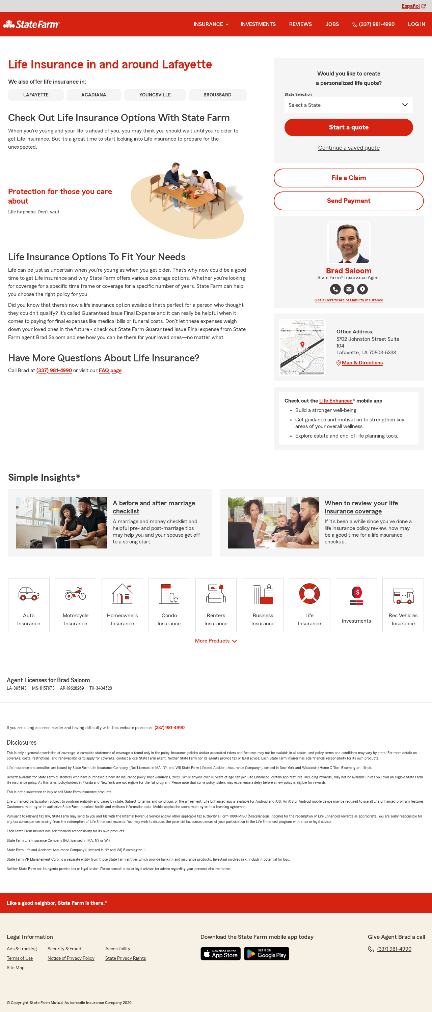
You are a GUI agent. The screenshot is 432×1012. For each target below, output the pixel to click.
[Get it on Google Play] (266, 953)
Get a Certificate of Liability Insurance (349, 300)
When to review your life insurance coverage (361, 507)
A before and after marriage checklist (154, 507)
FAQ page (110, 370)
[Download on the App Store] (220, 953)
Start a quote (349, 127)
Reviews (300, 24)
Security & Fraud (64, 949)
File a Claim (348, 178)
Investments (258, 24)
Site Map (16, 967)
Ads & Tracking (22, 949)
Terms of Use (20, 958)
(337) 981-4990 (377, 24)
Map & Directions (362, 362)
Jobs (332, 24)
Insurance (208, 24)
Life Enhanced (336, 401)
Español (411, 6)
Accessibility (117, 949)
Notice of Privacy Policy (71, 958)
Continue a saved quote (349, 148)
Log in (416, 24)
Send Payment (349, 201)
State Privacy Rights (125, 958)
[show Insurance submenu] (225, 24)
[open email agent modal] (349, 290)
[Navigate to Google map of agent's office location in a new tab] (362, 289)
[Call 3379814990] (335, 289)
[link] (31, 24)
